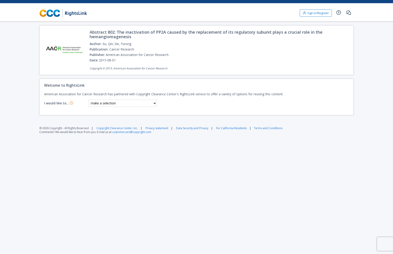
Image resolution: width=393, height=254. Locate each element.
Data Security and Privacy (192, 128)
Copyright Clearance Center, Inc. (117, 128)
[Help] (338, 12)
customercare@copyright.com (131, 132)
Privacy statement (157, 128)
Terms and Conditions (268, 128)
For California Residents (231, 128)
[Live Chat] (348, 12)
